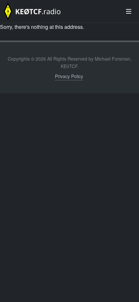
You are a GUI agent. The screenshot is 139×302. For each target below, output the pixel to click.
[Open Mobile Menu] (128, 11)
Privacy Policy (69, 76)
